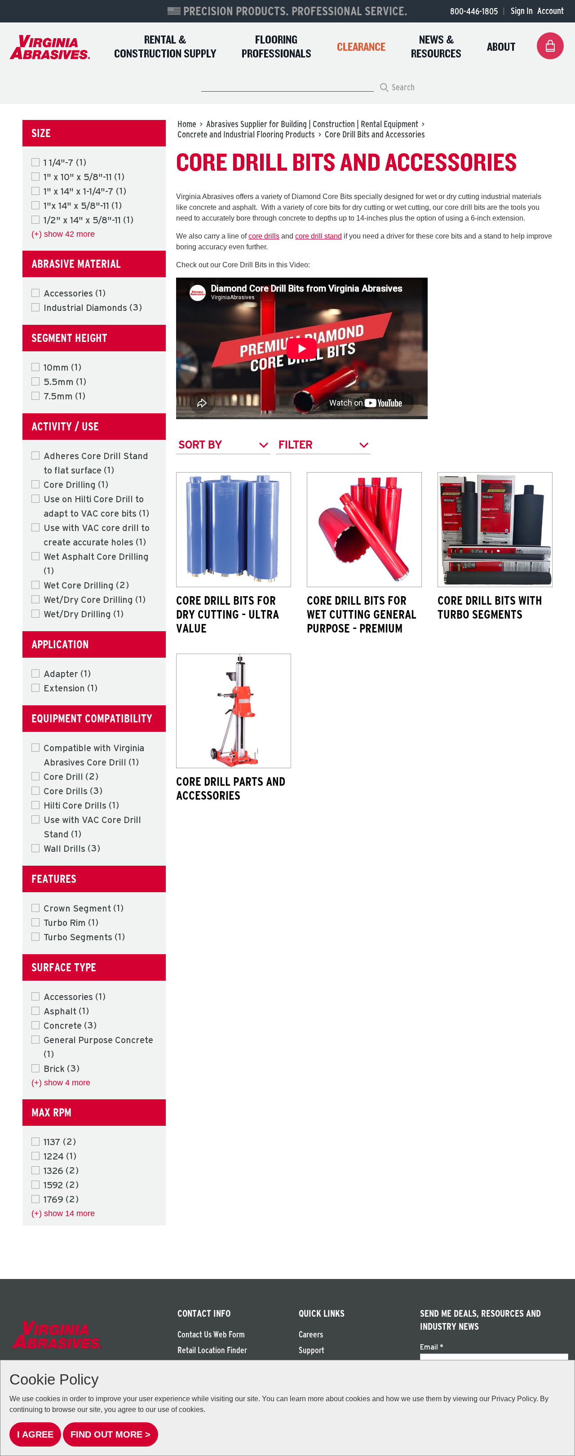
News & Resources (436, 47)
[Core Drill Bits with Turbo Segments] (495, 529)
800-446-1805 (474, 11)
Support (311, 1350)
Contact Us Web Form (211, 1334)
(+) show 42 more (63, 234)
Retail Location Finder (212, 1350)
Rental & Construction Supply (165, 47)
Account (550, 11)
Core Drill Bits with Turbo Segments (490, 607)
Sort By (200, 444)
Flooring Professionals (276, 47)
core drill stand (318, 236)
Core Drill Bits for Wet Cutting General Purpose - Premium (361, 614)
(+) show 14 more (63, 1213)
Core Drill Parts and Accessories (230, 788)
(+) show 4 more (60, 1082)
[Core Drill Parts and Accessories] (233, 711)
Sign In (522, 11)
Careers (311, 1334)
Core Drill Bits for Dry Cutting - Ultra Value (227, 614)
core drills (263, 236)
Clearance (361, 47)
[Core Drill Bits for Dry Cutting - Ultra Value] (233, 529)
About (501, 47)
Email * (431, 1347)
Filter (296, 444)
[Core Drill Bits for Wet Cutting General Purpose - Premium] (364, 529)
